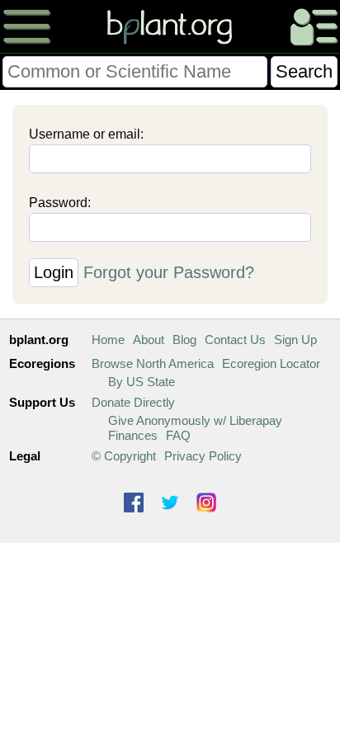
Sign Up (295, 340)
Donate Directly (133, 402)
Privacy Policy (203, 456)
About (148, 340)
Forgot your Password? (168, 272)
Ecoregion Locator (271, 363)
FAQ (178, 435)
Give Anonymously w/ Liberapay (195, 420)
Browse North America (153, 363)
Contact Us (235, 340)
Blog (184, 340)
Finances (133, 435)
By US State (141, 382)
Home (108, 340)
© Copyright (124, 456)
